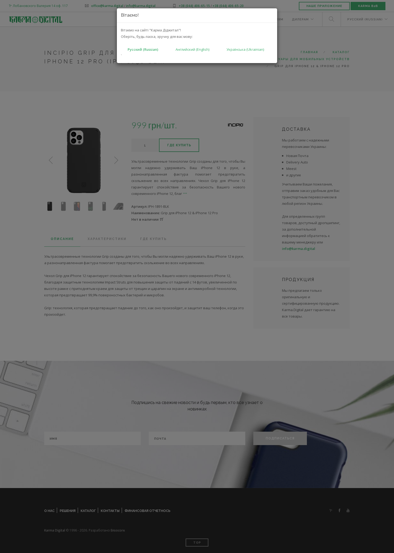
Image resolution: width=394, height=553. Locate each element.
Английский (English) (192, 49)
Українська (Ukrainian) (245, 49)
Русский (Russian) (143, 49)
